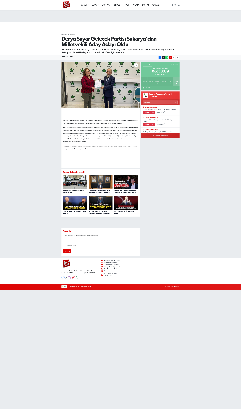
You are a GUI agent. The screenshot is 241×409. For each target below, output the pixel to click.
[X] (66, 277)
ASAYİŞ (95, 5)
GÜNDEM (84, 5)
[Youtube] (73, 277)
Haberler (64, 34)
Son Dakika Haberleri (110, 273)
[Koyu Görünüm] (172, 5)
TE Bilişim (177, 286)
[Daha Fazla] (170, 57)
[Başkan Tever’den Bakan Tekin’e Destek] (75, 203)
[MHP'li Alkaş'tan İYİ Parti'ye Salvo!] (126, 203)
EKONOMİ (106, 5)
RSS (65, 286)
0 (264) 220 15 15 (149, 112)
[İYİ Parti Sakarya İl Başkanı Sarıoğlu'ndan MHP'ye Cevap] (100, 203)
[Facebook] (63, 277)
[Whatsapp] (76, 277)
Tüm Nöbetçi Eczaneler (161, 135)
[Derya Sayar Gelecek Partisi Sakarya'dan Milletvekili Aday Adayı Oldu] (100, 85)
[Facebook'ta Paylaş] (160, 57)
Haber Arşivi (107, 275)
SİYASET (117, 5)
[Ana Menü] (179, 5)
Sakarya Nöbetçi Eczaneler (112, 260)
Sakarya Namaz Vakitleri (111, 264)
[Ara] (175, 5)
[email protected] (79, 273)
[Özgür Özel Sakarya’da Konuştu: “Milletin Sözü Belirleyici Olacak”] (126, 182)
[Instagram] (69, 277)
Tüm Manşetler (108, 271)
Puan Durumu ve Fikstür (111, 269)
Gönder (67, 251)
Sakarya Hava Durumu (110, 262)
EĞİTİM (145, 5)
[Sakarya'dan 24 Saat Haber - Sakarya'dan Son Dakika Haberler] (66, 5)
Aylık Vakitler (147, 88)
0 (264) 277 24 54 (149, 124)
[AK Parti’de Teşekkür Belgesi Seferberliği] (75, 182)
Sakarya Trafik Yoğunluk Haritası (113, 266)
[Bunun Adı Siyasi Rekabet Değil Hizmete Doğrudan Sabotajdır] (100, 182)
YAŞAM (136, 5)
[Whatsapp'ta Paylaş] (166, 57)
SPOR (127, 5)
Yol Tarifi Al (161, 112)
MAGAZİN (156, 5)
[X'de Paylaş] (163, 57)
